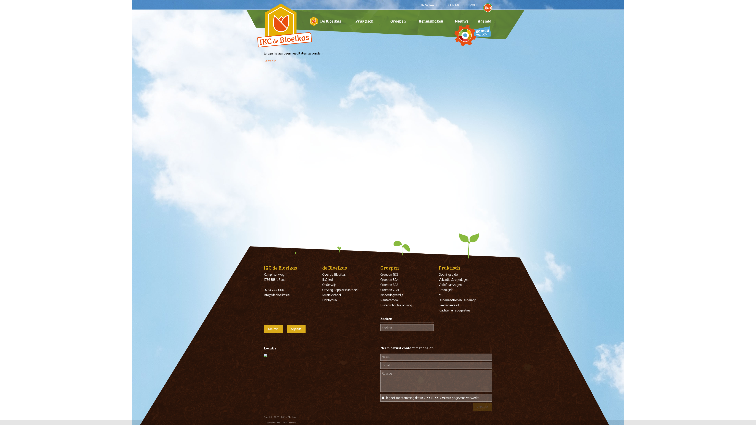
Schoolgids (446, 290)
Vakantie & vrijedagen (454, 280)
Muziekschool (331, 295)
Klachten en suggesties (454, 310)
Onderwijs (329, 285)
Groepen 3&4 (389, 280)
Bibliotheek (351, 290)
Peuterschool (389, 300)
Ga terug (270, 61)
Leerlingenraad (449, 305)
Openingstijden (449, 274)
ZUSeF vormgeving (288, 422)
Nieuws (273, 329)
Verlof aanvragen (450, 285)
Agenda (296, 329)
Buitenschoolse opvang (396, 305)
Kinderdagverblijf (391, 295)
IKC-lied (327, 280)
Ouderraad (446, 300)
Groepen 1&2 (389, 274)
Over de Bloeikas (334, 274)
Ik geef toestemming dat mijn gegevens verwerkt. (432, 398)
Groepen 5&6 (389, 285)
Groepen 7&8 (389, 290)
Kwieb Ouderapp (464, 300)
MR (441, 295)
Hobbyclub (329, 300)
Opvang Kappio (332, 290)
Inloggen (267, 422)
